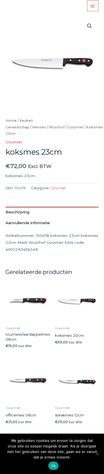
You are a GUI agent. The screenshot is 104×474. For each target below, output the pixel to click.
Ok (53, 465)
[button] (90, 26)
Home (11, 120)
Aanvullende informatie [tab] (28, 223)
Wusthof (57, 127)
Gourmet (75, 127)
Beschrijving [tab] (17, 212)
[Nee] (97, 454)
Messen (39, 127)
